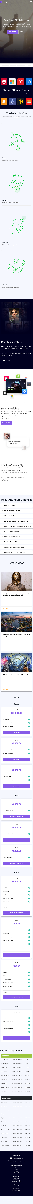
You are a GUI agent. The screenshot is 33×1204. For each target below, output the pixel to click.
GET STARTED (12, 32)
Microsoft (16, 1172)
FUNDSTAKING (16, 1038)
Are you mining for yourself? (10, 531)
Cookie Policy (16, 1187)
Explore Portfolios (6, 422)
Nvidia (16, 1171)
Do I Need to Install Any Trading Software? (14, 521)
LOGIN (22, 32)
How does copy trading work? (10, 510)
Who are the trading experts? (10, 516)
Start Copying (6, 360)
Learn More (5, 486)
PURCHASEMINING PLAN (16, 912)
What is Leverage (16, 1180)
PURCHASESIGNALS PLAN (16, 816)
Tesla (16, 1168)
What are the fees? (8, 505)
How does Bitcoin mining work (11, 542)
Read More (5, 608)
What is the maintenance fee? (11, 537)
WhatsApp (17, 1155)
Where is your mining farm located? (12, 547)
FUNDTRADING (16, 732)
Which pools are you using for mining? (13, 552)
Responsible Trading (16, 1181)
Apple (16, 1169)
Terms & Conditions (16, 1190)
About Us (16, 1178)
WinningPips (6, 2)
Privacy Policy (16, 1188)
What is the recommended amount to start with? (16, 526)
